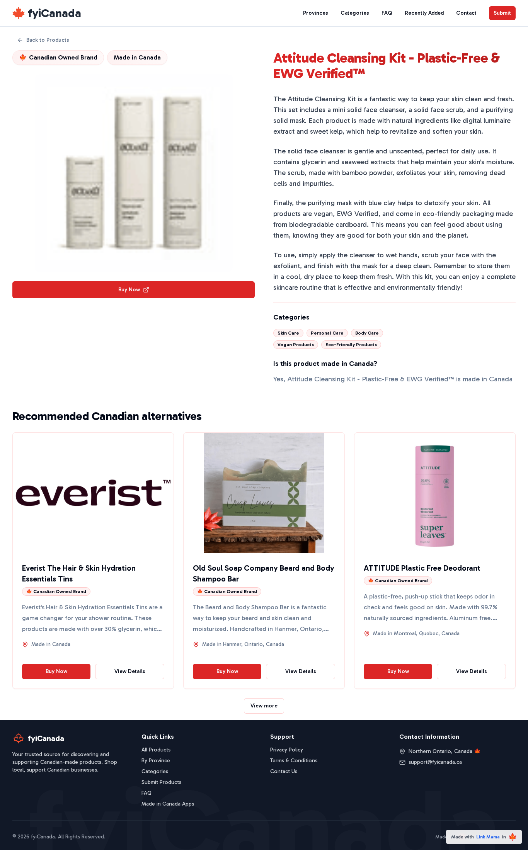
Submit (502, 13)
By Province (155, 760)
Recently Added (424, 13)
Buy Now (129, 289)
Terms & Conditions (293, 760)
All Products (155, 749)
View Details (129, 671)
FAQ (387, 13)
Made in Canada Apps (167, 804)
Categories (355, 13)
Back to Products (47, 40)
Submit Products (161, 782)
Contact (466, 13)
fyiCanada (54, 13)
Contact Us (283, 771)
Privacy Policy (286, 749)
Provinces (315, 13)
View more (264, 705)
